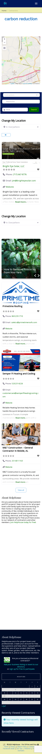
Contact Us (33, 747)
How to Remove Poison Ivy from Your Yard (20, 271)
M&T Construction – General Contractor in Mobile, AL (18, 449)
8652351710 (17, 316)
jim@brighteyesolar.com (24, 180)
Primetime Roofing (12, 306)
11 (10, 693)
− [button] (4, 42)
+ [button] (4, 39)
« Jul (4, 706)
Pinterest (27, 748)
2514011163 (17, 460)
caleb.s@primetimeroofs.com (24, 322)
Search (35, 109)
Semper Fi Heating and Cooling (19, 373)
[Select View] (6, 135)
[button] (35, 275)
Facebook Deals (9, 748)
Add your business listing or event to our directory (21, 665)
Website (10, 186)
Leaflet (12, 83)
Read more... (21, 201)
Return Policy (22, 747)
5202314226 (17, 383)
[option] (21, 258)
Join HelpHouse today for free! (23, 522)
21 (26, 696)
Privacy (13, 747)
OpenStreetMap (27, 83)
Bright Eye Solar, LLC (13, 166)
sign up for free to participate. (22, 669)
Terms (6, 747)
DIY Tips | (20, 748)
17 (4, 696)
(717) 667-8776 (20, 174)
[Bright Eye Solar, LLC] (21, 58)
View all (21, 490)
